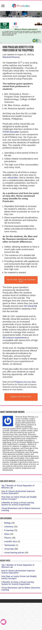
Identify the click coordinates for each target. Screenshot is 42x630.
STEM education (11, 132)
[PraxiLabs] (21, 5)
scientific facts (10, 541)
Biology (7, 523)
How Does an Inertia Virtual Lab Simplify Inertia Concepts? (19, 498)
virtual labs (12, 177)
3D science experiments (15, 337)
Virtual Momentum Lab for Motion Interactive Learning (20, 509)
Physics (7, 538)
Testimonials (9, 545)
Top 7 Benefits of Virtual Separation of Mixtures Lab (17, 486)
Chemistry (8, 527)
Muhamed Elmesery (11, 57)
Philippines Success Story (25, 382)
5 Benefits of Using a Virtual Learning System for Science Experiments (17, 504)
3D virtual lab (30, 306)
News (6, 534)
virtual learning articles (14, 552)
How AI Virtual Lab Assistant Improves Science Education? (18, 492)
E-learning (8, 530)
